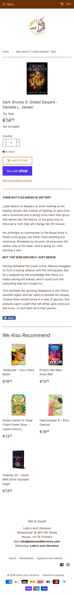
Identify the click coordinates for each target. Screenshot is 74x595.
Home (6, 51)
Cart (68, 3)
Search (12, 558)
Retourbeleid (26, 558)
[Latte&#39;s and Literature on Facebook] (62, 565)
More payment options (17, 180)
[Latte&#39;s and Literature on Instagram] (68, 565)
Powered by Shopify (53, 575)
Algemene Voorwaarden (50, 558)
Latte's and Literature (27, 575)
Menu (10, 4)
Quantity (7, 136)
